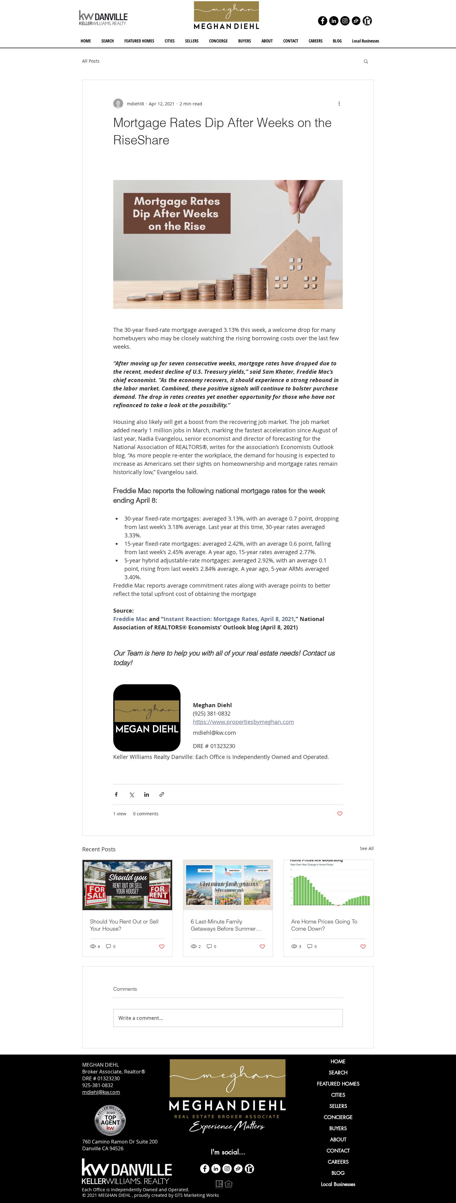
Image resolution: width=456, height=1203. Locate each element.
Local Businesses (338, 1184)
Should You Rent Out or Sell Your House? (124, 925)
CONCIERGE (338, 1117)
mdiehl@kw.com (101, 1092)
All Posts (91, 61)
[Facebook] (322, 20)
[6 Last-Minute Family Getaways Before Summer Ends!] (228, 885)
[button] (170, 40)
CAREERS (338, 1162)
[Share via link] (162, 794)
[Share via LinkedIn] (147, 794)
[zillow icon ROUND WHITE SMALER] (238, 1168)
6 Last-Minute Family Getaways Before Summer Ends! (223, 925)
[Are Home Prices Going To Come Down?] (328, 885)
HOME (338, 1061)
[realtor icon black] (367, 20)
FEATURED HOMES (338, 1084)
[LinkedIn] (333, 20)
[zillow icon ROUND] (356, 20)
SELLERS (338, 1106)
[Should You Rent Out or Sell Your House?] (127, 885)
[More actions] (339, 103)
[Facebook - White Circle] (204, 1168)
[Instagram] (345, 20)
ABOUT (338, 1139)
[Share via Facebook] (116, 794)
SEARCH (338, 1072)
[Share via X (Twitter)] (131, 794)
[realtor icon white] (249, 1168)
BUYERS (338, 1128)
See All (367, 848)
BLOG (338, 1173)
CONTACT (338, 1151)
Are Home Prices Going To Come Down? (324, 925)
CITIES (338, 1095)
